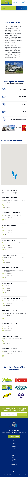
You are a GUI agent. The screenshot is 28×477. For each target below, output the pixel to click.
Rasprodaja (14, 445)
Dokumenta (24, 474)
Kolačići (19, 474)
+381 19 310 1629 (8, 353)
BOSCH (13, 457)
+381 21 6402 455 (8, 202)
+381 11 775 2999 (8, 260)
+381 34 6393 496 (8, 275)
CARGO (14, 459)
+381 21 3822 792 (8, 217)
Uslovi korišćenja (5, 474)
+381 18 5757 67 (8, 290)
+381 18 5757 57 (8, 288)
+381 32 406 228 (8, 328)
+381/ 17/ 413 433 (8, 341)
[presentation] (2, 14)
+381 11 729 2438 (8, 232)
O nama (14, 446)
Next (26, 127)
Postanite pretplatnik (22, 414)
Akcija (14, 443)
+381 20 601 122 (8, 303)
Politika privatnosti (12, 474)
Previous (2, 127)
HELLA (13, 460)
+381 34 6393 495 (8, 273)
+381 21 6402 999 (8, 205)
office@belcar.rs (7, 207)
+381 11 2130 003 (8, 247)
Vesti (14, 448)
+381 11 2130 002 (8, 245)
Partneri (14, 450)
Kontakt (14, 451)
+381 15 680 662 (8, 315)
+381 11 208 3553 (8, 230)
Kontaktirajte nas (14, 436)
